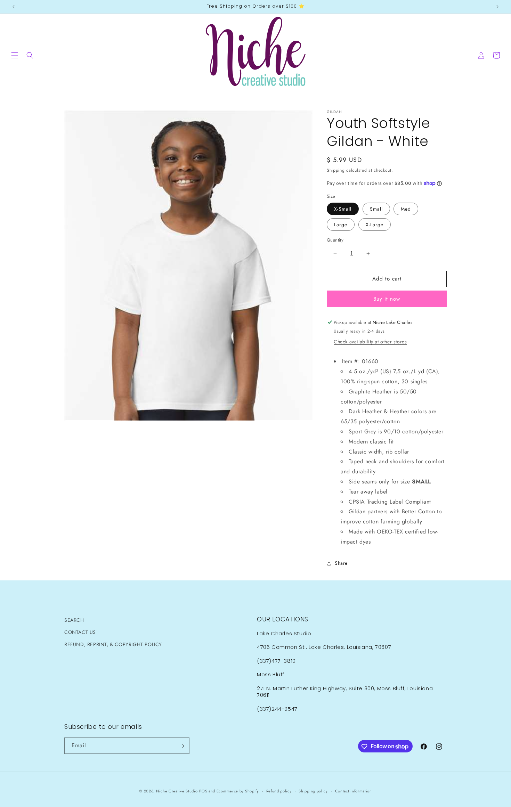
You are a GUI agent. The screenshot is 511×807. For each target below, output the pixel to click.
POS (203, 791)
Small (376, 208)
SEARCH (74, 620)
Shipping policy (313, 790)
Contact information (353, 790)
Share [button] (341, 563)
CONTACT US (80, 632)
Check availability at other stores (370, 341)
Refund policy (279, 790)
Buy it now (386, 299)
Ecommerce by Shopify (238, 791)
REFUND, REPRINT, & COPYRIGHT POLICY (113, 644)
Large (340, 224)
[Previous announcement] (13, 6)
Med (406, 208)
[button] (14, 55)
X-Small (342, 208)
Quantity (335, 240)
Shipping (336, 170)
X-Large (374, 224)
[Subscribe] (181, 746)
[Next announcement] (497, 6)
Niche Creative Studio (177, 791)
